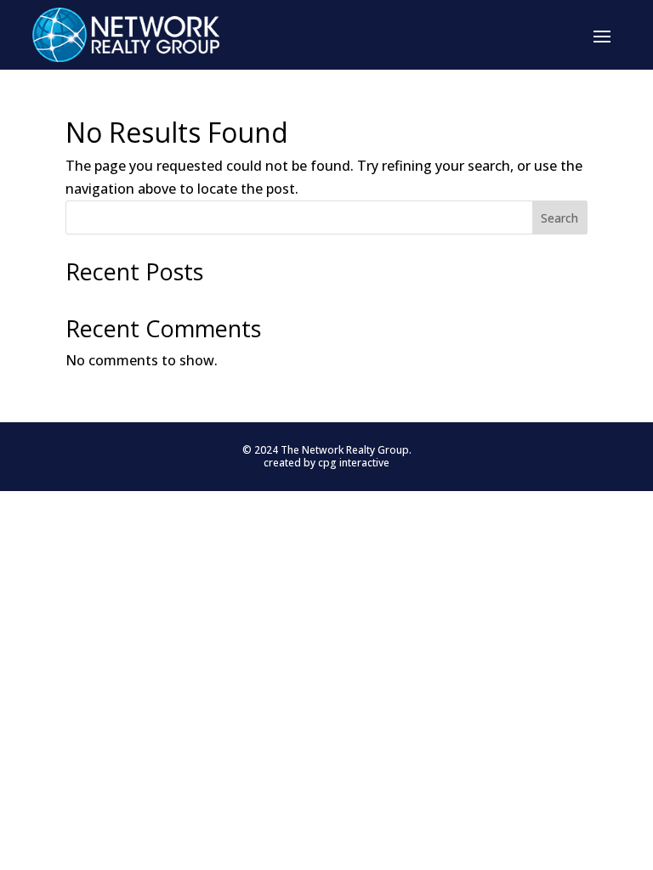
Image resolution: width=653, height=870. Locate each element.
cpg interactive (353, 462)
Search (559, 218)
